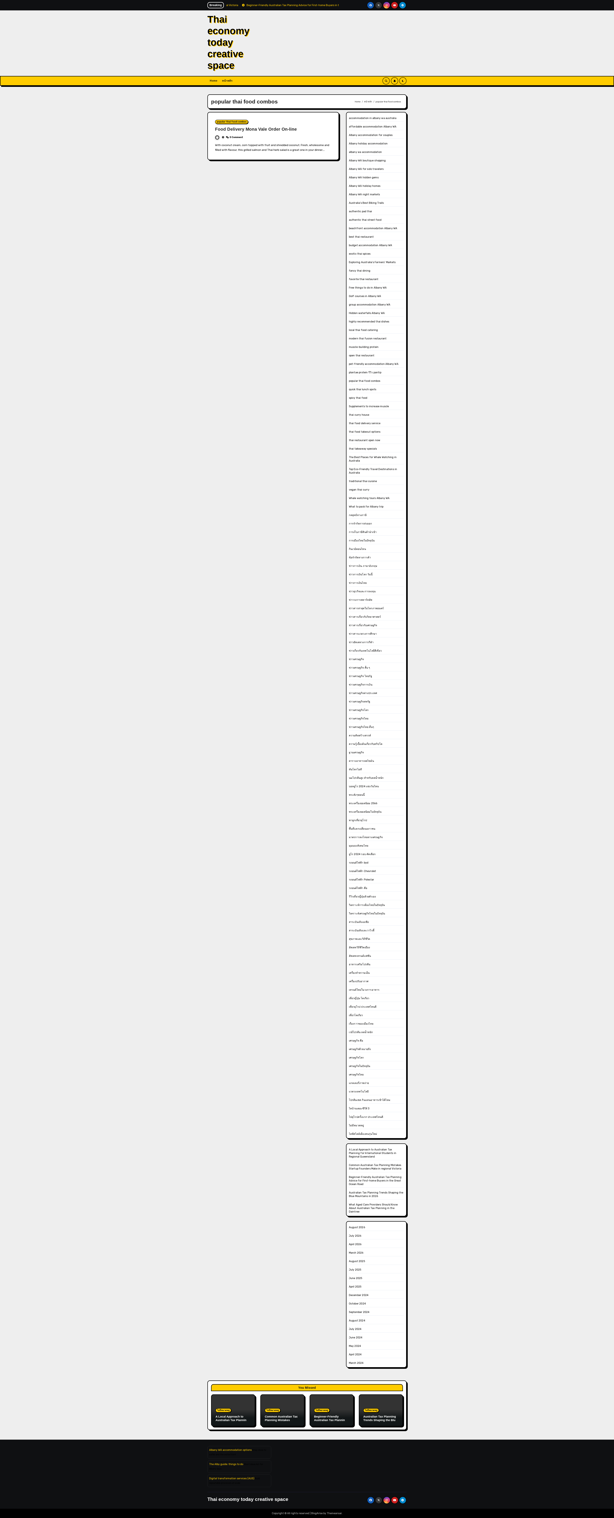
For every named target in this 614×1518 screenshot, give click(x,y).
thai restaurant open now (364, 440)
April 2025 (355, 1286)
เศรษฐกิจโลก (356, 1057)
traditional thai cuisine (363, 481)
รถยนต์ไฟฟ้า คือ (358, 888)
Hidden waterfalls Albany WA (367, 313)
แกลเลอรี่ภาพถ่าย (359, 1083)
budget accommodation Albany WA (370, 245)
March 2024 (356, 1362)
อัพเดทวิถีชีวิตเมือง (359, 947)
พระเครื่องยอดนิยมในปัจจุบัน (365, 811)
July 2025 (355, 1269)
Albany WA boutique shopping (367, 160)
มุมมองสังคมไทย (358, 845)
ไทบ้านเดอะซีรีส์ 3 (359, 1108)
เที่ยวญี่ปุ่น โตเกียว (359, 998)
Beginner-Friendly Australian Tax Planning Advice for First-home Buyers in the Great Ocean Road (375, 1181)
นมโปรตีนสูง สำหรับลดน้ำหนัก (366, 777)
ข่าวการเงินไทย (358, 582)
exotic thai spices (360, 253)
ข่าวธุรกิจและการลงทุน (362, 591)
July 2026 (355, 1235)
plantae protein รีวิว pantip (365, 372)
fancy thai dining (359, 270)
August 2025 (357, 1261)
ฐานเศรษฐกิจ (356, 752)
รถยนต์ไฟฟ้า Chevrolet (362, 871)
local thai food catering (363, 330)
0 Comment (236, 137)
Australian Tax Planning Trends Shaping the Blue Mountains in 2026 (380, 1420)
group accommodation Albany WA (369, 304)
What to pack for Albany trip (366, 506)
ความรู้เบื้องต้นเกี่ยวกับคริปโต (365, 743)
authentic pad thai (360, 211)
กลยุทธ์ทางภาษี (358, 515)
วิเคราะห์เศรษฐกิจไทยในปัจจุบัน (367, 913)
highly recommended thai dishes (369, 321)
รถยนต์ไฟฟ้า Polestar (361, 879)
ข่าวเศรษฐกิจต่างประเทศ (363, 693)
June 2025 (355, 1278)
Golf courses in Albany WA (365, 296)
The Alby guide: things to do (226, 1464)
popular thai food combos (232, 121)
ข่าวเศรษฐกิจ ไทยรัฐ (360, 676)
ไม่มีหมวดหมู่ (356, 1125)
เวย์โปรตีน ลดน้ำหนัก (361, 1032)
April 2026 (355, 1244)
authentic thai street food (365, 219)
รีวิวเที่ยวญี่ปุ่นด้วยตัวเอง (362, 896)
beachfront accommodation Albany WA (373, 228)
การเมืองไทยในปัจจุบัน (362, 540)
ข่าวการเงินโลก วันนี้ (361, 574)
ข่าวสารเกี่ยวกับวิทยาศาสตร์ (365, 616)
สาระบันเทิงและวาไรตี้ (361, 930)
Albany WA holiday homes (365, 185)
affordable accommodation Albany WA (373, 126)
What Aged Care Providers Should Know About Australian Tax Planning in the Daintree (373, 1208)
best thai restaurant (361, 236)
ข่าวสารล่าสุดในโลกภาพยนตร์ (366, 608)
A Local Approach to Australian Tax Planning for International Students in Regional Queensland (372, 1153)
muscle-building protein (364, 347)
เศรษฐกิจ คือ (356, 1040)
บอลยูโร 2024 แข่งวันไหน (364, 786)
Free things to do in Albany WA (368, 287)
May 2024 (355, 1346)
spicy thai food (358, 397)
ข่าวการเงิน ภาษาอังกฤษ (363, 565)
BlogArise (317, 1513)
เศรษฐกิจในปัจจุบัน (359, 1066)
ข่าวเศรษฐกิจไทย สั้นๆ (361, 727)
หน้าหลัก (227, 80)
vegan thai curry (359, 489)
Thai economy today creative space (228, 42)
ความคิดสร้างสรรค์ (360, 735)
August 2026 (357, 1227)
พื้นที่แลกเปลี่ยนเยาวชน (362, 828)
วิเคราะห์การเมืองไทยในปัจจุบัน (367, 905)
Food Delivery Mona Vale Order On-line (256, 129)
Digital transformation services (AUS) (231, 1478)
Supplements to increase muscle (369, 406)
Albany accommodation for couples (371, 135)
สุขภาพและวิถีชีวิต (359, 938)
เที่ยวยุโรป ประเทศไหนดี (363, 1006)
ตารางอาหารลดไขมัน (361, 760)
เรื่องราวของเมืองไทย (361, 1023)
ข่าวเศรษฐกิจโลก (359, 710)
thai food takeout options (365, 431)
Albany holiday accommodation (368, 143)
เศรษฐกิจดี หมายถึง (360, 1049)
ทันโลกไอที (355, 769)
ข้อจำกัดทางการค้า (360, 557)
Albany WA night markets (364, 194)
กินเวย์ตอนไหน (357, 549)
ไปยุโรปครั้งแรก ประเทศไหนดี (366, 1116)
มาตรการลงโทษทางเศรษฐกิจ (366, 837)
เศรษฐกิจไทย (356, 1074)
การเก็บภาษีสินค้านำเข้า (363, 532)
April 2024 (355, 1354)
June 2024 (355, 1337)
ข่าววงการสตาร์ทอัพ (360, 599)
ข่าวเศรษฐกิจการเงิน (360, 684)
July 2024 (355, 1329)
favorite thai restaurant (363, 279)
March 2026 (356, 1252)
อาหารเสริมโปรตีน (359, 964)
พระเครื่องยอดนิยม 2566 (363, 803)
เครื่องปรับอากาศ (359, 981)
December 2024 (359, 1295)
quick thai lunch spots (362, 389)
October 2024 (357, 1303)
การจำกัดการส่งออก (360, 523)
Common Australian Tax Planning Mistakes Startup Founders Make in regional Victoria (281, 1422)
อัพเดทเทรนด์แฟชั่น (360, 955)
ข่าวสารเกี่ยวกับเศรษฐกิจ (363, 625)
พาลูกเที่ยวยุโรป (358, 820)
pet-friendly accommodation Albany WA (373, 363)
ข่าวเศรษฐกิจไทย (359, 718)
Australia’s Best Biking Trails (366, 202)
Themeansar (334, 1513)
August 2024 (357, 1320)
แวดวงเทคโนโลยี (359, 1091)
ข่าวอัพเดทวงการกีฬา (361, 642)
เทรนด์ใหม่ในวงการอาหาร (364, 989)
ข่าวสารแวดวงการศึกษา (363, 633)
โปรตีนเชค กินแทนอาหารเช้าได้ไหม (369, 1100)
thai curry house (359, 414)
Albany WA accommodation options (230, 1449)
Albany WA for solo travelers (366, 168)
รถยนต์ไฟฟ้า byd (359, 862)
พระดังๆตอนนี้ (357, 794)
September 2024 (359, 1312)
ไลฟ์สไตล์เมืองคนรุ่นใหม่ (363, 1133)
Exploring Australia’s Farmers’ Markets (372, 262)
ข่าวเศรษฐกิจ (356, 659)
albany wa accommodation (365, 152)
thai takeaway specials (363, 448)
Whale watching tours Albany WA (369, 498)
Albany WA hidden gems (364, 177)
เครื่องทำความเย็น (359, 972)
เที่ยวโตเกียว (356, 1015)
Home (213, 80)
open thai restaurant (361, 355)
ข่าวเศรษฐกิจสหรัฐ (359, 701)
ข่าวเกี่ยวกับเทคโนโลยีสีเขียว (365, 650)
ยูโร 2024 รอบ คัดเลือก (362, 854)
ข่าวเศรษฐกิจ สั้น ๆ (359, 667)
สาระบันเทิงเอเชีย (359, 921)
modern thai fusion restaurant (368, 338)
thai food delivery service (364, 423)
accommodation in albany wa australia (372, 118)
